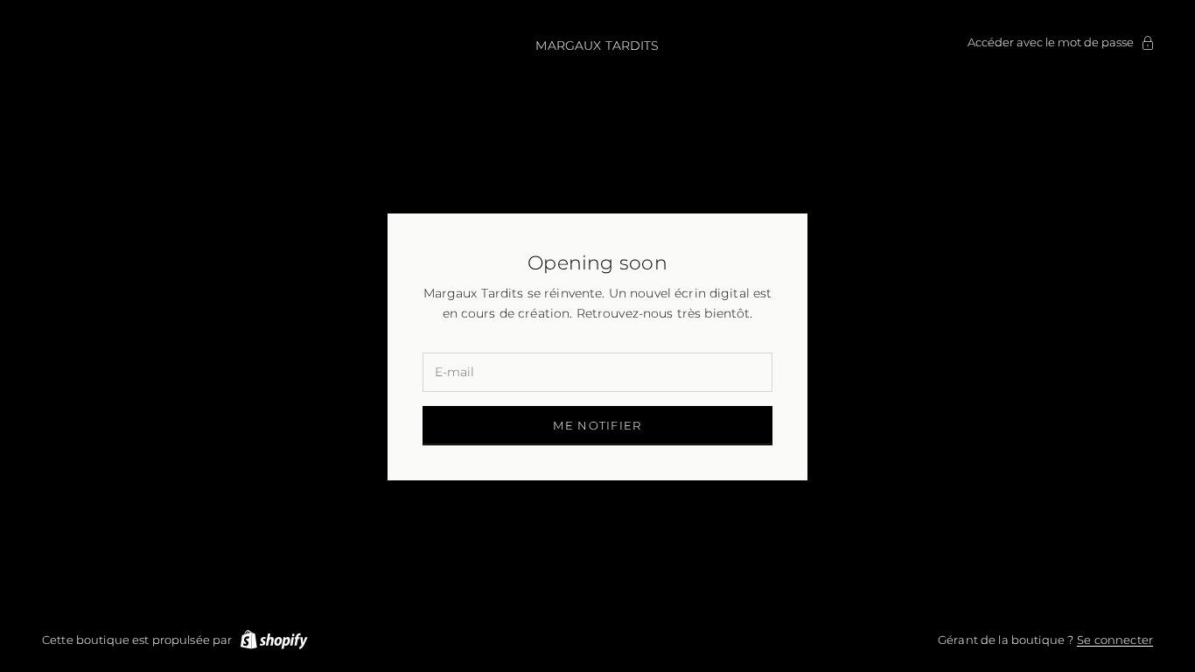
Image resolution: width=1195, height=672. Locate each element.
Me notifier (597, 425)
